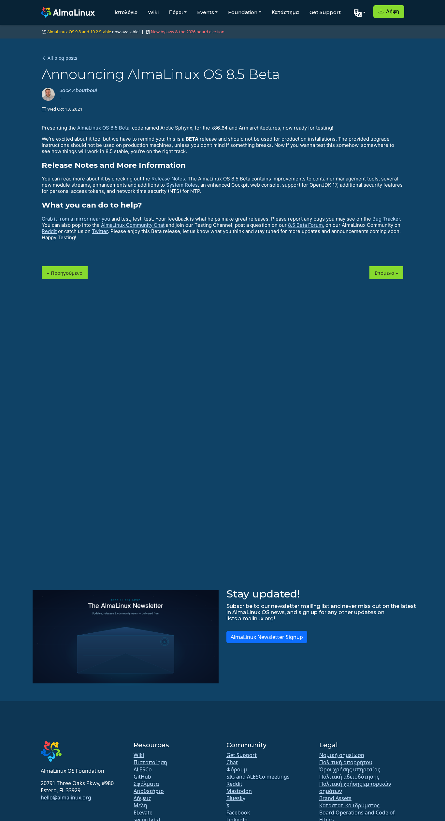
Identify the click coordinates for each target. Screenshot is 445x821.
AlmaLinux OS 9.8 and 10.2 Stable (79, 32)
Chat (232, 762)
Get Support (325, 12)
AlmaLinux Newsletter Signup (267, 637)
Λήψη (392, 11)
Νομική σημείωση (341, 755)
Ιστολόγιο (126, 12)
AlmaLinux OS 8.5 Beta (103, 128)
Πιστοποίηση (150, 762)
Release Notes (168, 179)
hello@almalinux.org (66, 797)
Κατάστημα (285, 12)
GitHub (142, 776)
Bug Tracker (386, 219)
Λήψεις (142, 798)
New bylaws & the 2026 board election (187, 32)
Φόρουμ (236, 769)
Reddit (49, 231)
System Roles (182, 185)
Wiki (153, 12)
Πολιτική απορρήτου (345, 762)
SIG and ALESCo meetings (258, 776)
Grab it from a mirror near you (76, 219)
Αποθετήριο (149, 791)
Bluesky (235, 798)
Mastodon (239, 791)
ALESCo (143, 769)
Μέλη (140, 805)
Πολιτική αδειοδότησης (349, 776)
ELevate (143, 812)
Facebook (238, 812)
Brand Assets (335, 798)
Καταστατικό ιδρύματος (349, 805)
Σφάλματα (146, 783)
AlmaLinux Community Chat (133, 225)
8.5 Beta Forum (305, 225)
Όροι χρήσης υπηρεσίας (349, 769)
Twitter (100, 231)
